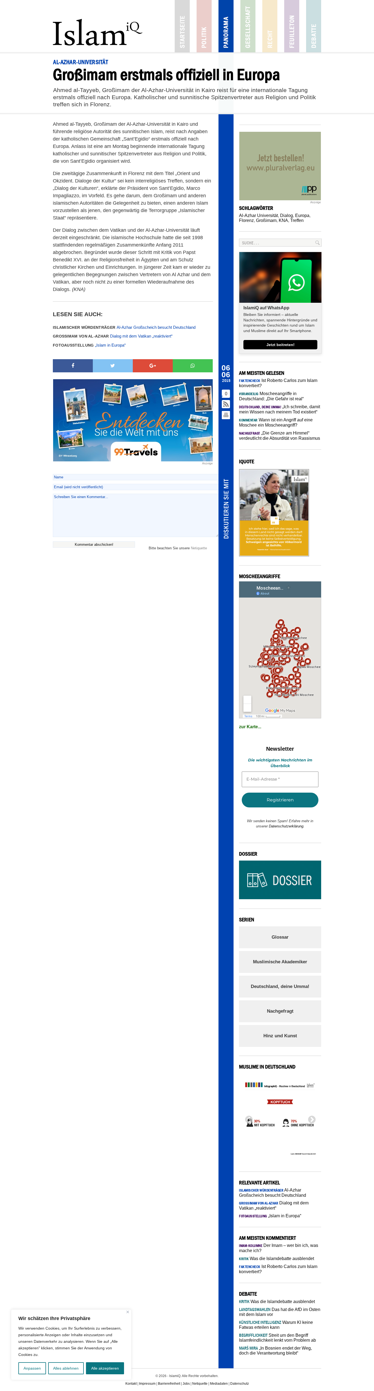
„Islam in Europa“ (89, 345)
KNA (283, 220)
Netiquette (199, 548)
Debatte (313, 26)
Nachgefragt (280, 1011)
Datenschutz (239, 1384)
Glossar (280, 937)
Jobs (186, 1384)
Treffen (297, 220)
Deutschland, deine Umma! (280, 986)
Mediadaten (219, 1384)
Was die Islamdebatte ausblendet (276, 1258)
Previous (247, 1118)
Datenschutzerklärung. (286, 826)
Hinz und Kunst (280, 1035)
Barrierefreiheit (169, 1384)
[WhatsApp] (193, 365)
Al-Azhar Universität (258, 215)
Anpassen (32, 1368)
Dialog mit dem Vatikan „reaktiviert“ (112, 336)
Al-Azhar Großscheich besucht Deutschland (124, 327)
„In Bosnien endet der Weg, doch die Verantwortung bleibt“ (275, 1350)
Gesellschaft (247, 26)
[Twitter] (113, 365)
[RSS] (226, 404)
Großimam (266, 220)
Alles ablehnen (66, 1368)
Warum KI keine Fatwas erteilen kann (276, 1325)
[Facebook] (73, 365)
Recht (269, 26)
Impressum (147, 1384)
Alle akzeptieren (105, 1368)
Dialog (286, 215)
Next (310, 1118)
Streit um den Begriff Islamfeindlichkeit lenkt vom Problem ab (277, 1338)
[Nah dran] (127, 1312)
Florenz (246, 220)
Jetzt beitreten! (280, 344)
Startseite (182, 26)
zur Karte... (250, 726)
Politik (204, 26)
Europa (302, 215)
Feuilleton (291, 26)
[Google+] (153, 365)
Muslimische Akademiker (280, 961)
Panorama (226, 26)
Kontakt (131, 1384)
